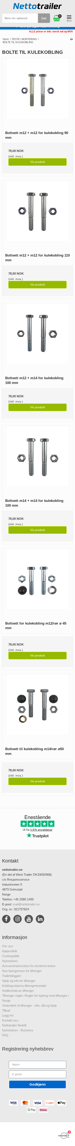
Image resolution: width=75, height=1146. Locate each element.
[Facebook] (6, 919)
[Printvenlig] (71, 39)
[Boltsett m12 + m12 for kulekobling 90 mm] (37, 93)
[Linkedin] (40, 919)
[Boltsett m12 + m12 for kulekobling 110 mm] (37, 215)
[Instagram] (17, 919)
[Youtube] (29, 919)
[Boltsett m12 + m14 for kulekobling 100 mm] (37, 338)
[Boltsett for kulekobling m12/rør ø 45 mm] (37, 583)
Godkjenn (37, 1084)
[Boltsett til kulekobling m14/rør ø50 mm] (37, 709)
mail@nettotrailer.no (26, 904)
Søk (44, 18)
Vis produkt (37, 162)
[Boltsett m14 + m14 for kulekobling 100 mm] (37, 461)
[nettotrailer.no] (37, 7)
